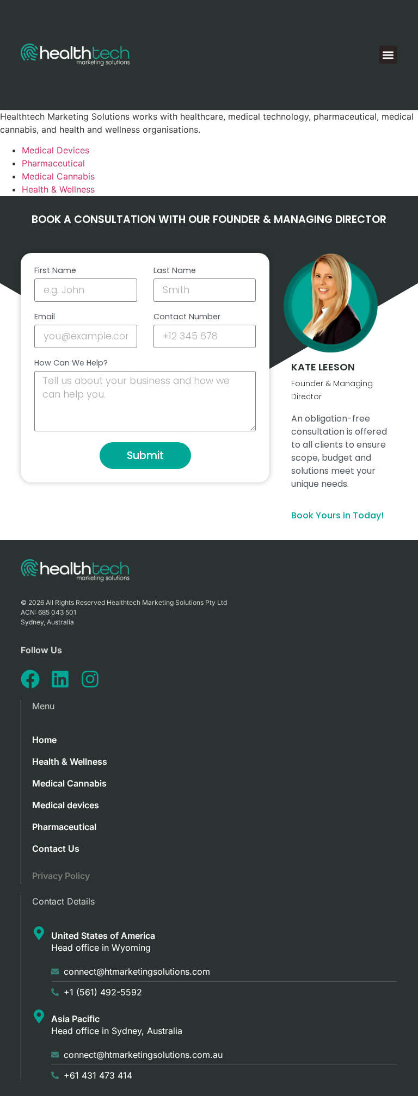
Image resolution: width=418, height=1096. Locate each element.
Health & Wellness (58, 189)
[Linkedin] (60, 679)
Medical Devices (55, 150)
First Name (55, 271)
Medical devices (65, 805)
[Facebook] (30, 679)
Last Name (174, 271)
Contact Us (55, 848)
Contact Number (186, 317)
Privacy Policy (61, 875)
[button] (388, 55)
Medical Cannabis (58, 176)
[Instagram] (90, 679)
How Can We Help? (71, 363)
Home (44, 739)
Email (44, 317)
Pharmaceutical (53, 163)
